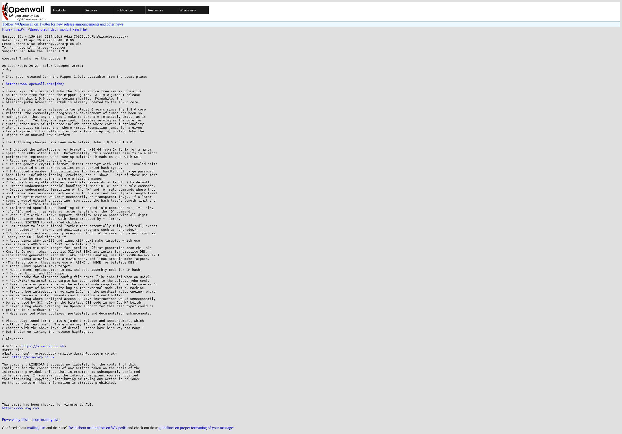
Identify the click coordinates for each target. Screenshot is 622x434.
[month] (65, 29)
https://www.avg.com (20, 408)
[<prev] (7, 29)
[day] (54, 29)
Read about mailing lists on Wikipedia (98, 428)
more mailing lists (45, 419)
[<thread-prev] (37, 29)
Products (59, 10)
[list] (85, 29)
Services (91, 10)
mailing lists (36, 428)
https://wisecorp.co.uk (42, 346)
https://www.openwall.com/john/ (35, 84)
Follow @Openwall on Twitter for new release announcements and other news (63, 24)
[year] (76, 29)
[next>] (20, 29)
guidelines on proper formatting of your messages (196, 428)
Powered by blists (15, 419)
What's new (188, 10)
